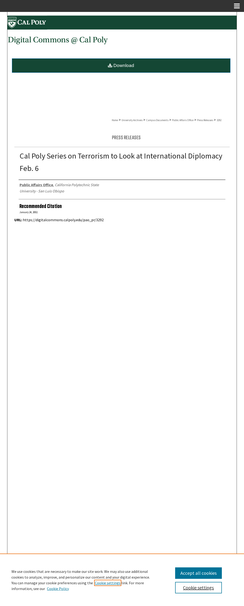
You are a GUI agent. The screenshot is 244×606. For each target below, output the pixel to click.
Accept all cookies (198, 573)
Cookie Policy (58, 588)
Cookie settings (108, 582)
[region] (122, 580)
